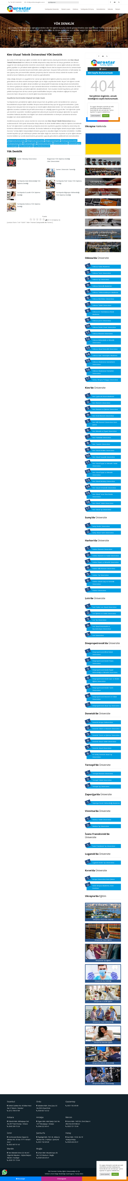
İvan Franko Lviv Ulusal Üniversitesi (104, 607)
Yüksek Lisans (65, 9)
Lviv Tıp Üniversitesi (99, 620)
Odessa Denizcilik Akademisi (102, 286)
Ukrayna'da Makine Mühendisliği (103, 1083)
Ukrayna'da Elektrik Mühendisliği (103, 1063)
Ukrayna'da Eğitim (64, 38)
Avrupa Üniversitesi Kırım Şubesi (103, 879)
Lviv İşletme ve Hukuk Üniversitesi (104, 613)
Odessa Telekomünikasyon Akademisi (105, 292)
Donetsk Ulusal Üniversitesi (101, 748)
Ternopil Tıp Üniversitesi (100, 786)
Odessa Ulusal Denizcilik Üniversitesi (105, 349)
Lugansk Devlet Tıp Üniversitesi (103, 863)
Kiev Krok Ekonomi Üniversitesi (103, 416)
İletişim (117, 9)
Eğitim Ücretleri (77, 2)
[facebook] (110, 2)
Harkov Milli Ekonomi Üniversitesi (103, 569)
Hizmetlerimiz (100, 9)
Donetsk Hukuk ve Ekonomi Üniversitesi (106, 729)
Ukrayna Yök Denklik (103, 171)
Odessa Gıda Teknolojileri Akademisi (104, 355)
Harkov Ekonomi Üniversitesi (102, 549)
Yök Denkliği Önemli (64, 2)
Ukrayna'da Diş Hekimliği (103, 981)
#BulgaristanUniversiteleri (16, 140)
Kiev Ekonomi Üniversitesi (101, 403)
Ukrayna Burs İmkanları (103, 181)
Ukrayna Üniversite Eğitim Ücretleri (103, 234)
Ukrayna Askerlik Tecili (103, 161)
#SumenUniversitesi (61, 143)
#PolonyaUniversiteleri (69, 140)
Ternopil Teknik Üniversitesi (102, 780)
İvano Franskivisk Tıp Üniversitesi (103, 846)
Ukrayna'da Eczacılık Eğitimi (103, 1001)
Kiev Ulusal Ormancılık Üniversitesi (104, 488)
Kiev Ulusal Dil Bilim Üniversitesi (103, 450)
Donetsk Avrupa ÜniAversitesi (102, 722)
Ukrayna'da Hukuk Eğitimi (103, 940)
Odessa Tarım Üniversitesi (101, 273)
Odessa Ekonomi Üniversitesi (102, 334)
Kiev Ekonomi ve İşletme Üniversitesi (105, 409)
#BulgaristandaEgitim (52, 140)
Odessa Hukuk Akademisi (101, 267)
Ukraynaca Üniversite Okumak (103, 919)
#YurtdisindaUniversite (42, 146)
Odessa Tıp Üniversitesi (100, 279)
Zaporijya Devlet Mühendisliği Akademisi (106, 803)
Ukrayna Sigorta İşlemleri (103, 212)
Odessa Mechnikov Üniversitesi (103, 299)
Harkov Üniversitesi (99, 590)
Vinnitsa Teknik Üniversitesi (101, 820)
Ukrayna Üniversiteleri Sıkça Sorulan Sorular (103, 247)
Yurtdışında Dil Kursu (87, 9)
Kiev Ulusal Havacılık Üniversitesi (103, 457)
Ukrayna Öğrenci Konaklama (103, 192)
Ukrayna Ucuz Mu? (103, 202)
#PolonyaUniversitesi (15, 143)
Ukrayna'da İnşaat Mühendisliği (103, 1022)
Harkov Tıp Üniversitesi (100, 575)
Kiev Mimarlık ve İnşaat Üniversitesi (104, 431)
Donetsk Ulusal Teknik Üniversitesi (104, 742)
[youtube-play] (115, 2)
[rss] (119, 2)
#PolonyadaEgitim (30, 143)
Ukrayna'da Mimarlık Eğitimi (103, 1042)
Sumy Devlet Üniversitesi (101, 526)
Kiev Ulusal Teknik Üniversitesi (102, 503)
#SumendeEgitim (75, 143)
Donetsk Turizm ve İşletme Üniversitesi (106, 735)
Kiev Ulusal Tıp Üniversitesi (101, 510)
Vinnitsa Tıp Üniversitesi (100, 826)
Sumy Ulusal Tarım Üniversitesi (103, 533)
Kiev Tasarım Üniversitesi (101, 444)
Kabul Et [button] (115, 1174)
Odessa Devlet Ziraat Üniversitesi (104, 327)
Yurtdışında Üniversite (52, 9)
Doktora (75, 9)
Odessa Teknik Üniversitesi (101, 305)
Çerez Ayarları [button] (105, 1174)
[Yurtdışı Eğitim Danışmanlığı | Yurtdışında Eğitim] (19, 9)
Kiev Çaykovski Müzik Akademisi (103, 396)
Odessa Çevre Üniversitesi (101, 321)
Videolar (110, 9)
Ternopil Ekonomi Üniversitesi (102, 774)
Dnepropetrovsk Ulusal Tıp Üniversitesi (106, 706)
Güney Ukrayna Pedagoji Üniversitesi (105, 380)
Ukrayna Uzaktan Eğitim (103, 222)
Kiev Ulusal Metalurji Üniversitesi (103, 481)
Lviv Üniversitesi (98, 635)
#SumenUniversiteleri (45, 143)
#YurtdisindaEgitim (25, 146)
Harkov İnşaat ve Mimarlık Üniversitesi (105, 562)
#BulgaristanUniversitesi (35, 140)
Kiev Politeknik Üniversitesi (101, 438)
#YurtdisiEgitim (13, 146)
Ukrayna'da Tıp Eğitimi (103, 960)
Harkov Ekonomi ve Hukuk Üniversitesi (105, 556)
